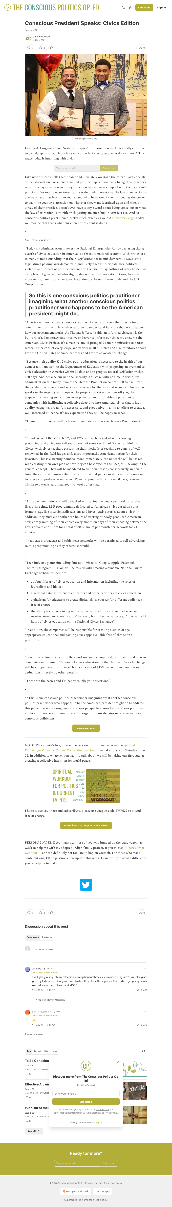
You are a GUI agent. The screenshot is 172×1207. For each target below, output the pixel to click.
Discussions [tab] (50, 1051)
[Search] (123, 7)
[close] (118, 1062)
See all (32, 1131)
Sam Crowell (39, 1011)
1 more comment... (35, 1034)
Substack (69, 1199)
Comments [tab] (33, 937)
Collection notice (113, 1183)
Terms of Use (102, 1109)
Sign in (161, 7)
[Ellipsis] (145, 968)
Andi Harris (38, 968)
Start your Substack (77, 1191)
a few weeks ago (123, 218)
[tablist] (39, 937)
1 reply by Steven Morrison (50, 1000)
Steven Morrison (42, 37)
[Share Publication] (130, 7)
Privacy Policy (111, 1112)
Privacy (89, 1183)
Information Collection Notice (85, 1112)
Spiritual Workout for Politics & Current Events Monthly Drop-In (80, 748)
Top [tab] (29, 1051)
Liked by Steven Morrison (47, 972)
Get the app (102, 1191)
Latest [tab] (37, 1051)
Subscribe (144, 7)
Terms (98, 1183)
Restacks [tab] (47, 937)
